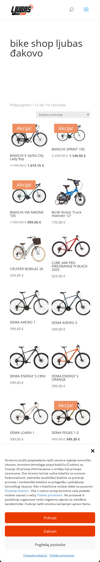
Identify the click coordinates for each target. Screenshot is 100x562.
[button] (92, 450)
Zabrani (50, 531)
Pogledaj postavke (50, 544)
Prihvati (50, 517)
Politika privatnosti (49, 495)
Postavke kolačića (17, 491)
